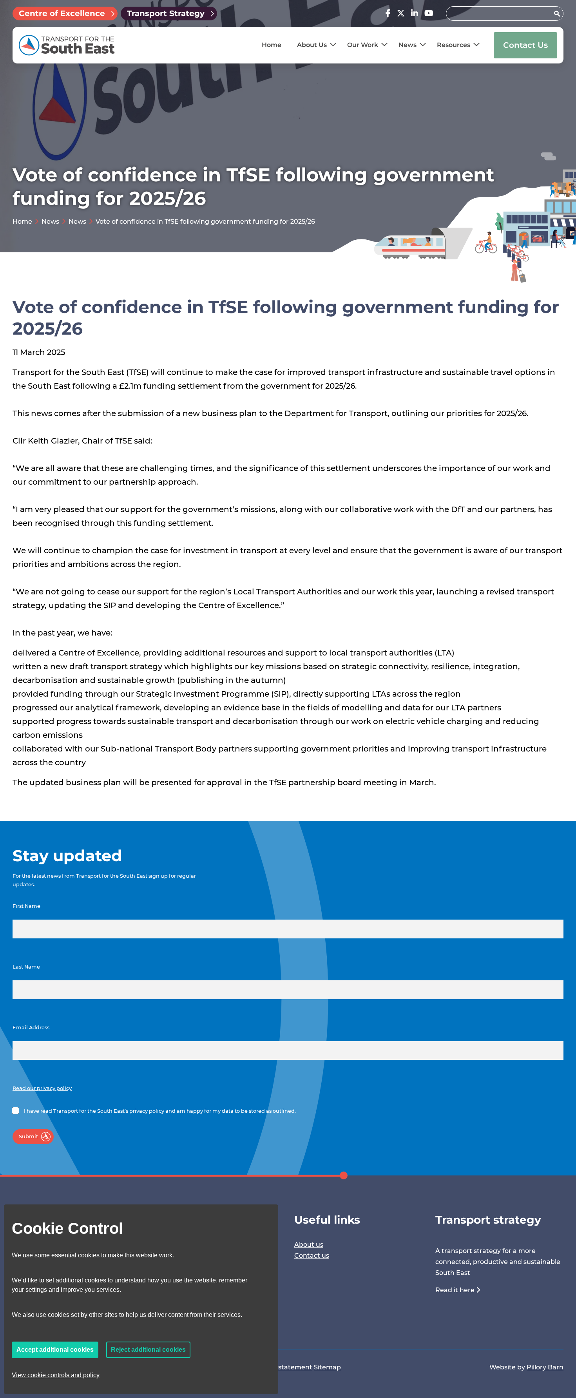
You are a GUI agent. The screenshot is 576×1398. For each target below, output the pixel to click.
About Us (312, 45)
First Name (26, 906)
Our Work (362, 45)
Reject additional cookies (148, 1349)
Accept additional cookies (55, 1349)
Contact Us (525, 45)
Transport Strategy (166, 13)
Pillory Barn (545, 1367)
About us (308, 1244)
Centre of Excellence (62, 13)
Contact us (311, 1255)
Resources (453, 45)
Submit (28, 1136)
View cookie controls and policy (56, 1375)
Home (271, 45)
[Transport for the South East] (67, 45)
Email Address (31, 1027)
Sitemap (327, 1367)
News (407, 45)
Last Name (26, 967)
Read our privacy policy (42, 1088)
